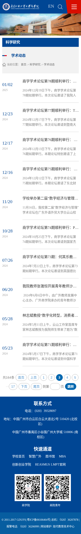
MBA (62, 456)
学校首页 (18, 456)
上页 (33, 377)
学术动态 (49, 64)
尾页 (36, 386)
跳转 (71, 386)
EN (51, 6)
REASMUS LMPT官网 (50, 464)
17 (13, 386)
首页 (23, 64)
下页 (24, 386)
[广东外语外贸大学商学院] (24, 6)
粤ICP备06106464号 (38, 519)
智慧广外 (35, 456)
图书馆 (50, 456)
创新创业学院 (21, 464)
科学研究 (35, 64)
